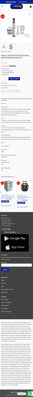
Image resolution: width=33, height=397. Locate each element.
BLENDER (5, 87)
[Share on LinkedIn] (16, 91)
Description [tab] (4, 100)
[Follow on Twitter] (7, 229)
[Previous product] (5, 62)
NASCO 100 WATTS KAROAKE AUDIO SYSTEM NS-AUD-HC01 (23, 197)
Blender (8, 85)
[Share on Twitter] (11, 91)
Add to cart (14, 78)
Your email (3, 262)
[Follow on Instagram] (5, 229)
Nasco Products (13, 85)
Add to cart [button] (5, 201)
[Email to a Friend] (13, 91)
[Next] (29, 27)
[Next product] (2, 62)
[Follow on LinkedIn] (9, 229)
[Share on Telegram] (19, 91)
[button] (2, 6)
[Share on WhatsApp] (2, 91)
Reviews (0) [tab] (4, 103)
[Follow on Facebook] (2, 229)
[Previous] (3, 27)
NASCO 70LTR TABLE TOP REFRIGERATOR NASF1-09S (8, 197)
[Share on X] (8, 91)
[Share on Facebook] (5, 91)
